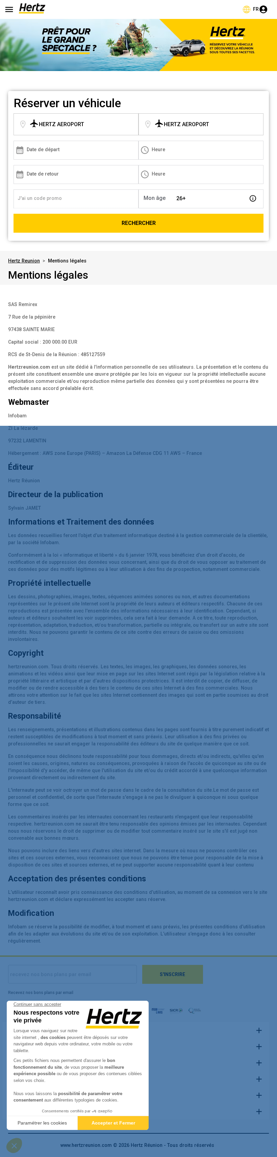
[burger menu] (9, 9)
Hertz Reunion (24, 260)
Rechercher (139, 223)
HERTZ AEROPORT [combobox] (61, 124)
